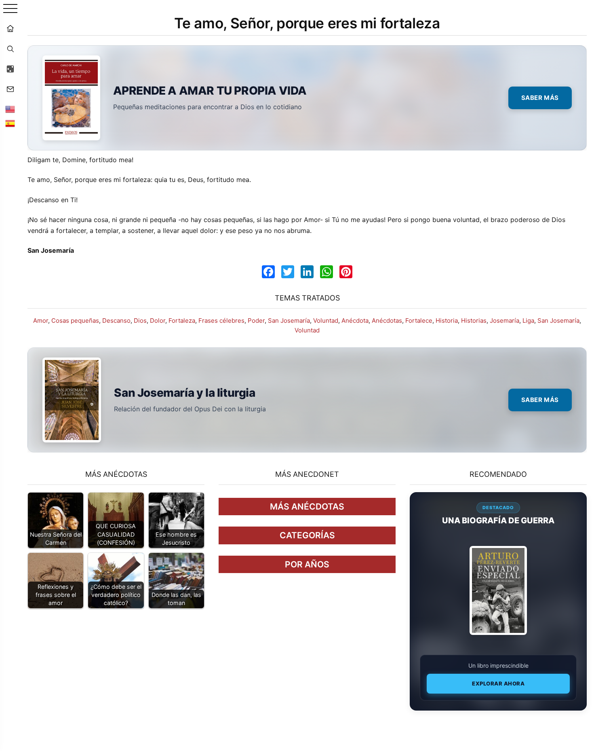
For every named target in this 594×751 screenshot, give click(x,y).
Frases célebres (221, 320)
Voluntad (325, 320)
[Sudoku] (10, 69)
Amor (40, 320)
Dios (140, 320)
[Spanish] (10, 123)
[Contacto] (10, 89)
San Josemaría (289, 320)
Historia (447, 320)
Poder (256, 320)
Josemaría (504, 320)
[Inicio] (10, 28)
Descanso (116, 320)
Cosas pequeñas (75, 320)
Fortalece (418, 320)
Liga (528, 320)
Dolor (157, 320)
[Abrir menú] (10, 9)
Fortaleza (182, 320)
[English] (10, 109)
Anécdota (355, 320)
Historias (474, 320)
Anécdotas (387, 320)
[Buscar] (10, 48)
